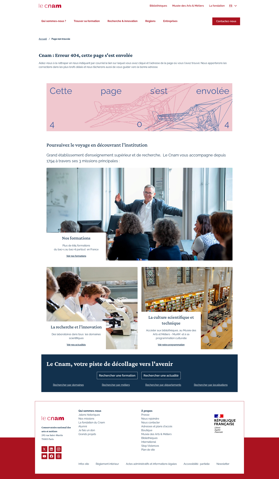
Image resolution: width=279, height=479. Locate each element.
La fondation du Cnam (91, 422)
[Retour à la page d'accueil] (50, 6)
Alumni (82, 426)
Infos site (83, 463)
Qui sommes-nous (89, 410)
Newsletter (223, 463)
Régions (150, 21)
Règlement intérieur (107, 463)
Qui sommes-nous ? (53, 21)
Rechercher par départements (163, 384)
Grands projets (87, 434)
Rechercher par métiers (116, 384)
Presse (145, 414)
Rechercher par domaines (68, 384)
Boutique (146, 430)
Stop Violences (150, 445)
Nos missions (86, 418)
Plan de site (148, 449)
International (148, 441)
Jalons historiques (89, 414)
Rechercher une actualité (161, 375)
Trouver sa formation (87, 21)
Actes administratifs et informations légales (151, 463)
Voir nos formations (76, 256)
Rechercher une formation (117, 375)
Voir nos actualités (76, 344)
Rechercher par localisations (211, 384)
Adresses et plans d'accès (156, 426)
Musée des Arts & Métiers (156, 434)
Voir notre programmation (171, 344)
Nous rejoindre (150, 418)
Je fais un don (86, 430)
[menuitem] (158, 5)
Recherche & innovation (123, 21)
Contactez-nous (226, 21)
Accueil (43, 39)
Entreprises (170, 21)
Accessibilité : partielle (197, 463)
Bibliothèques (149, 438)
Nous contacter (150, 422)
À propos (146, 410)
